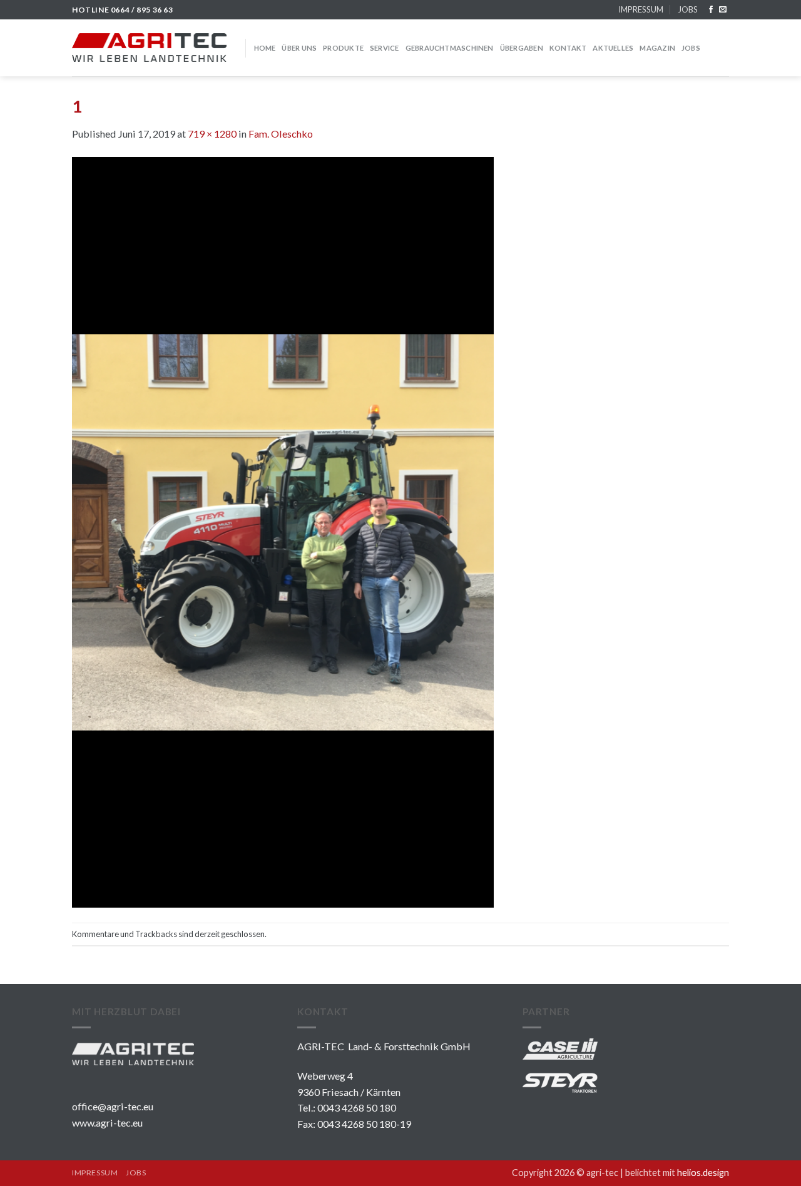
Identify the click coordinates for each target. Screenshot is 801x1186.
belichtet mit (677, 1172)
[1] (283, 531)
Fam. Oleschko (280, 133)
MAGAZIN (657, 48)
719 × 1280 (212, 133)
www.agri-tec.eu (107, 1122)
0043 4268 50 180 (356, 1107)
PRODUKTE (343, 48)
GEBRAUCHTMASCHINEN (450, 48)
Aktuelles (613, 48)
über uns (299, 48)
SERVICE (384, 48)
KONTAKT (568, 48)
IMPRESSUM (640, 9)
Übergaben (521, 48)
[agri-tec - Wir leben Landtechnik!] (149, 47)
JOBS (688, 9)
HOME (265, 48)
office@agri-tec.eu (112, 1106)
